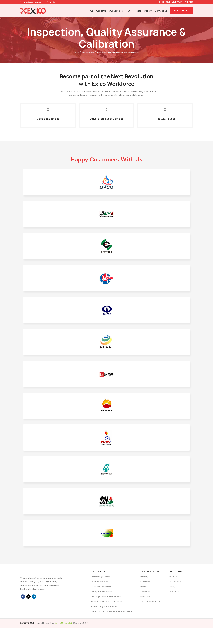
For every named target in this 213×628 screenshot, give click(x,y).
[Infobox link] (31, 2)
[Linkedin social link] (54, 2)
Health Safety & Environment (104, 606)
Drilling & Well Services (101, 591)
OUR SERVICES (98, 572)
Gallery (172, 587)
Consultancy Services (101, 587)
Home (76, 52)
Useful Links (175, 572)
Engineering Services (100, 577)
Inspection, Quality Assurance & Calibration (111, 611)
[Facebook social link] (47, 2)
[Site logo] (33, 10)
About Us (173, 577)
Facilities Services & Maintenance (106, 601)
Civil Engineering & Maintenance (106, 596)
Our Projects (175, 581)
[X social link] (50, 2)
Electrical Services (99, 581)
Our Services (88, 52)
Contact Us (174, 591)
